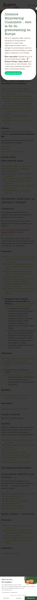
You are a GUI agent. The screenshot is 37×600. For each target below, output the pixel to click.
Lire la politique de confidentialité (9, 592)
